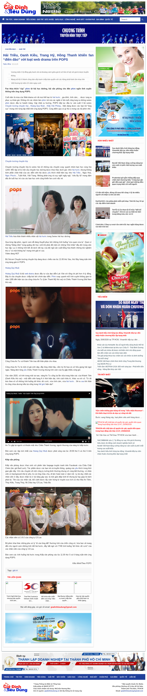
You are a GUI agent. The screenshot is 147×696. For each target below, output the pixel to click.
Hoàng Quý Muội (38, 106)
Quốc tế (109, 19)
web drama (30, 274)
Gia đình (100, 19)
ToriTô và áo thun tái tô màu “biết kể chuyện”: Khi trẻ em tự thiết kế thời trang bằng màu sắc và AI (126, 212)
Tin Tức (9, 19)
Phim (54, 276)
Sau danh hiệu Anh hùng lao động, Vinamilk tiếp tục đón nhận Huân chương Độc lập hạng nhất (126, 150)
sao (83, 381)
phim (28, 89)
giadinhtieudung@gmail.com (64, 607)
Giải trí (40, 19)
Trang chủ (8, 677)
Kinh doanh (19, 19)
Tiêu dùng (31, 19)
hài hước (57, 97)
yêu (49, 173)
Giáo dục (59, 19)
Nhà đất (80, 19)
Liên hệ (132, 677)
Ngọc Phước (11, 176)
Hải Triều (77, 173)
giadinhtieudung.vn (52, 691)
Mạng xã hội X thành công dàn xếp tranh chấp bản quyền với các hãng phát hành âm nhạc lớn (48, 79)
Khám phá (90, 19)
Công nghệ (70, 19)
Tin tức (19, 677)
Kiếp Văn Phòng (54, 106)
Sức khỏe (49, 19)
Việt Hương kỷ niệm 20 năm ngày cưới (26, 83)
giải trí (22, 49)
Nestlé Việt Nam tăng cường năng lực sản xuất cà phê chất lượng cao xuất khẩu (127, 165)
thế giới (42, 384)
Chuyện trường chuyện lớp (17, 106)
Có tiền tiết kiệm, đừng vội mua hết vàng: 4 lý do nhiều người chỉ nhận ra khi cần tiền (118, 194)
